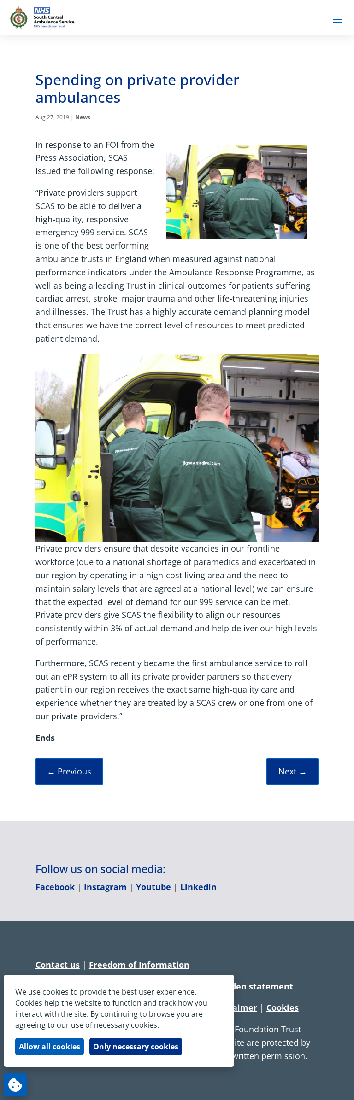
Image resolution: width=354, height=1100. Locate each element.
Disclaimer (234, 1007)
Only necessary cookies (135, 1047)
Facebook (55, 886)
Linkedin (198, 886)
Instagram (105, 886)
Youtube (153, 886)
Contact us (57, 964)
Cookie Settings (15, 1084)
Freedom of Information (139, 964)
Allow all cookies (49, 1047)
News (82, 117)
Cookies (282, 1007)
